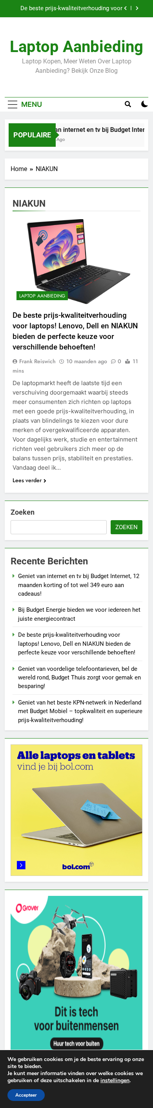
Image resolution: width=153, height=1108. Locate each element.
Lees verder (27, 480)
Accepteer (26, 1095)
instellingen (114, 1080)
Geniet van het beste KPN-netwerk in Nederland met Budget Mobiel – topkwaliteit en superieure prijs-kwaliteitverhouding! (80, 711)
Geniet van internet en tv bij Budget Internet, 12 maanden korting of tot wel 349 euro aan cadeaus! (78, 585)
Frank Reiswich (37, 361)
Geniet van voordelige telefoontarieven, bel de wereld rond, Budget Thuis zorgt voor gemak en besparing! (79, 677)
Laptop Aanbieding (76, 47)
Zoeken (23, 512)
